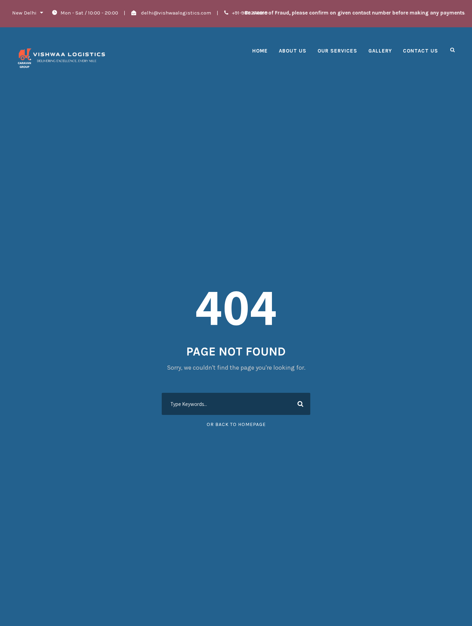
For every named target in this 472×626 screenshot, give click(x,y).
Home (260, 51)
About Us (292, 51)
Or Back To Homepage (236, 424)
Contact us (420, 51)
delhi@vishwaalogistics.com (175, 13)
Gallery (380, 51)
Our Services (337, 51)
